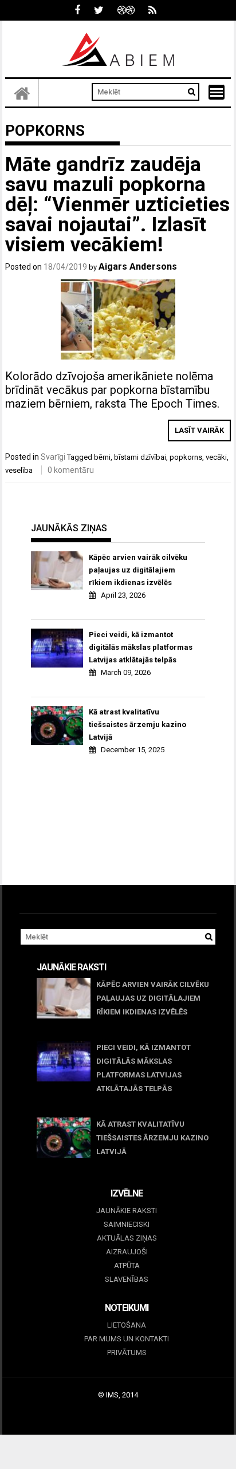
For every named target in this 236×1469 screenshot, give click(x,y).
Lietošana (126, 1325)
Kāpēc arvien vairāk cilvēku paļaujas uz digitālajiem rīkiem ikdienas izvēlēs (138, 570)
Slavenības (126, 1279)
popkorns (186, 457)
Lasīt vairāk (199, 430)
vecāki (216, 457)
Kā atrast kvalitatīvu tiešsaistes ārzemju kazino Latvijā (137, 724)
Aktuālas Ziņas (127, 1238)
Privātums (127, 1352)
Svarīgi (53, 456)
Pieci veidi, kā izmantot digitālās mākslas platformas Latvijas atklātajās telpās (140, 647)
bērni (102, 457)
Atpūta (127, 1265)
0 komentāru (71, 470)
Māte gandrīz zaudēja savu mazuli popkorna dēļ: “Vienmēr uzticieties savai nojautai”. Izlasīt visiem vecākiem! (117, 204)
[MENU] (216, 92)
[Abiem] (21, 92)
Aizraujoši (127, 1251)
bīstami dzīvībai (140, 457)
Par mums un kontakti (126, 1338)
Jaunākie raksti (126, 1210)
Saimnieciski (127, 1224)
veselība (19, 470)
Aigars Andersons (138, 266)
